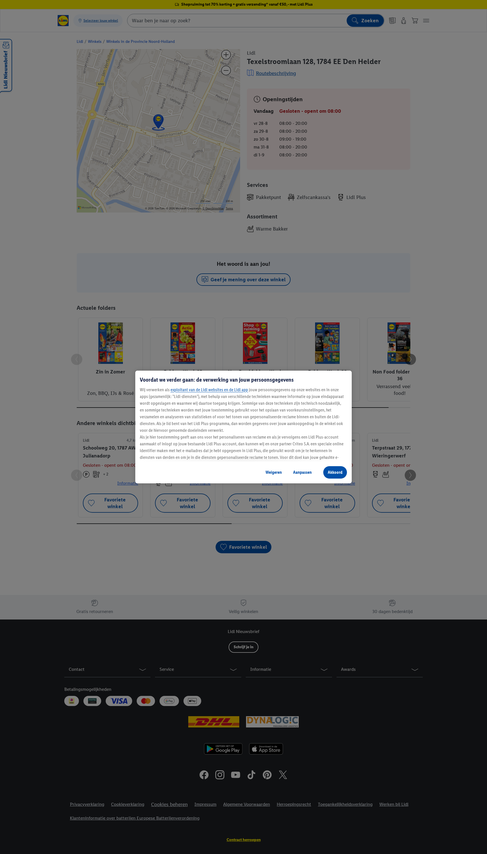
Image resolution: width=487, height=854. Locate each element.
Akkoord (335, 472)
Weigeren (273, 472)
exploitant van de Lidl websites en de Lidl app (209, 389)
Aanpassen (302, 472)
